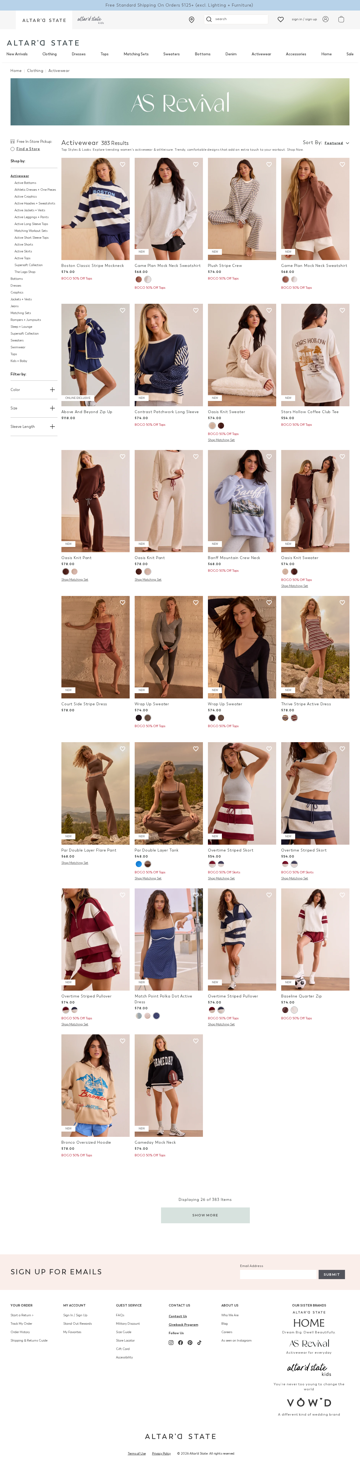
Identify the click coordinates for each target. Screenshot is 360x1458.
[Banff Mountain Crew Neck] (242, 501)
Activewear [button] (20, 176)
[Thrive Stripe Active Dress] (315, 647)
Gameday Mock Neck (155, 1142)
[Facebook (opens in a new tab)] (180, 1342)
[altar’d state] (44, 19)
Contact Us (179, 1305)
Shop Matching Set (221, 440)
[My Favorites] (281, 19)
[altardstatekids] (90, 20)
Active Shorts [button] (23, 244)
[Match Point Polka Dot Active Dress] (169, 939)
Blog (224, 1323)
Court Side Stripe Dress (84, 704)
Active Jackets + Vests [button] (29, 210)
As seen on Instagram (236, 1340)
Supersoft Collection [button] (28, 265)
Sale (350, 54)
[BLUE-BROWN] (285, 718)
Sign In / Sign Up (75, 1315)
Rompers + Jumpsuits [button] (26, 320)
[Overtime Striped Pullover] (95, 939)
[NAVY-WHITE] (156, 1016)
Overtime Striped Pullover (86, 996)
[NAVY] (139, 718)
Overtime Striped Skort (231, 850)
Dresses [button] (16, 285)
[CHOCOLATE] (221, 426)
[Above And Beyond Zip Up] (95, 355)
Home (326, 54)
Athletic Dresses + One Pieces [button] (35, 190)
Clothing (49, 54)
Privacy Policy (161, 1453)
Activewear (261, 54)
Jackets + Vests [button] (21, 299)
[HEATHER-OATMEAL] (212, 426)
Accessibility (124, 1357)
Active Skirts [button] (23, 251)
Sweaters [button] (17, 340)
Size (14, 408)
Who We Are (230, 1315)
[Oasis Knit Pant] (95, 501)
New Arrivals (17, 54)
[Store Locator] (191, 20)
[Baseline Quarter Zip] (315, 939)
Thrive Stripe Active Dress (306, 704)
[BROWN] (139, 279)
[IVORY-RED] (139, 1016)
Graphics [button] (17, 292)
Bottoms (203, 54)
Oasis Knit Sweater (226, 412)
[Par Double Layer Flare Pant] (95, 793)
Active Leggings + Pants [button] (31, 217)
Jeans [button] (14, 306)
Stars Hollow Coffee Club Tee (310, 412)
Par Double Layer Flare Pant (88, 850)
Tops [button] (14, 354)
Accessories (296, 54)
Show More (205, 1215)
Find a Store (28, 149)
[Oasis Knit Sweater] (242, 355)
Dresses (79, 54)
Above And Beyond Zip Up (87, 412)
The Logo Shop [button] (24, 272)
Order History (20, 1332)
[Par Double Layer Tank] (169, 793)
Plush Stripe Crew (225, 265)
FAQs (120, 1315)
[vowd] (309, 1402)
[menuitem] (17, 54)
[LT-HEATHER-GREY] (294, 1010)
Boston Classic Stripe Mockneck (92, 265)
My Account (74, 1305)
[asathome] (309, 1319)
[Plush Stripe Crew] (242, 209)
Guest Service (129, 1305)
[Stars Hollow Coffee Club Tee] (315, 355)
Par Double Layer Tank (157, 850)
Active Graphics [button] (25, 196)
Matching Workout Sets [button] (30, 231)
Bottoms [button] (17, 279)
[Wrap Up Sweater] (169, 647)
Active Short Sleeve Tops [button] (31, 237)
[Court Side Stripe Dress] (95, 647)
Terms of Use (137, 1453)
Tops (104, 54)
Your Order (21, 1305)
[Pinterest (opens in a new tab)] (190, 1342)
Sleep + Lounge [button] (21, 327)
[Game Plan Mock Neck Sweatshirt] (169, 209)
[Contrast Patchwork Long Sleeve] (169, 355)
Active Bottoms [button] (25, 183)
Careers (226, 1332)
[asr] (309, 1343)
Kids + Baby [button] (19, 361)
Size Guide (123, 1332)
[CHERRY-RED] (147, 1016)
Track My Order (21, 1323)
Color (15, 390)
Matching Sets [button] (21, 313)
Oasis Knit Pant (76, 558)
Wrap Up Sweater (152, 704)
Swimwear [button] (18, 347)
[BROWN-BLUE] (285, 1010)
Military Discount (128, 1323)
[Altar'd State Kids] (309, 1369)
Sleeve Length (23, 426)
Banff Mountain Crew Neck (234, 558)
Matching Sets (136, 54)
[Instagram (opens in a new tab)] (171, 1342)
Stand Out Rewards (77, 1323)
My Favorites (72, 1332)
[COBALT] (139, 864)
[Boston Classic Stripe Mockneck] (95, 209)
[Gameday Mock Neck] (169, 1085)
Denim (231, 54)
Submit (332, 1274)
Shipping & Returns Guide (29, 1340)
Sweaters (171, 54)
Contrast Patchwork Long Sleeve (167, 412)
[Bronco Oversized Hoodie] (95, 1085)
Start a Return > (22, 1315)
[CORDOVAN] (294, 718)
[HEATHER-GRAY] (147, 279)
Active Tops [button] (22, 258)
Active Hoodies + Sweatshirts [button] (34, 203)
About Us (230, 1305)
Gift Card (123, 1349)
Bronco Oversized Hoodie (86, 1142)
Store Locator (125, 1340)
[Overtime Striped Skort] (242, 793)
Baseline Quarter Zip (301, 996)
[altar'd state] (43, 43)
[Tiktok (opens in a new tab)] (199, 1342)
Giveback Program (183, 1325)
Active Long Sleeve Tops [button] (31, 224)
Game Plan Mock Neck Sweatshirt (168, 265)
